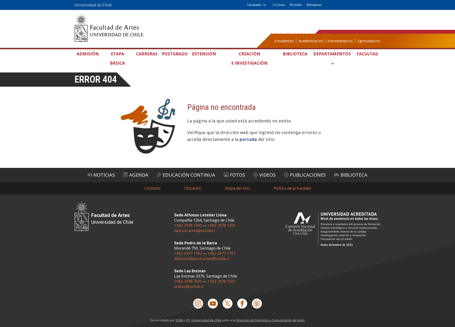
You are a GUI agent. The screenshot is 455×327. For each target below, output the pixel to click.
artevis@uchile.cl (188, 286)
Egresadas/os (368, 40)
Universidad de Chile (206, 320)
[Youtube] (213, 304)
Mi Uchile (296, 5)
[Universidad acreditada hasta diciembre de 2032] (333, 229)
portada (248, 139)
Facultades (254, 5)
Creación (249, 58)
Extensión (204, 54)
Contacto (152, 188)
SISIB (179, 320)
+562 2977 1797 (221, 253)
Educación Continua (189, 175)
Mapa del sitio (237, 188)
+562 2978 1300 (188, 225)
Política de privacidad (292, 188)
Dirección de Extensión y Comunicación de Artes (270, 320)
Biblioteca (295, 54)
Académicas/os (310, 40)
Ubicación (192, 188)
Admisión (88, 54)
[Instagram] (198, 304)
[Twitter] (227, 304)
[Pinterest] (257, 304)
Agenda (138, 175)
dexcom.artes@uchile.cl (194, 230)
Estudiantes (284, 40)
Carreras (147, 54)
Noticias (104, 175)
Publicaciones (308, 175)
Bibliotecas (314, 5)
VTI (188, 320)
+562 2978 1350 (221, 225)
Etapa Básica (117, 58)
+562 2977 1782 (188, 253)
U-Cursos (279, 5)
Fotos (237, 175)
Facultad (367, 54)
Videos (267, 175)
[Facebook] (242, 304)
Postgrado (175, 54)
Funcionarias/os (340, 40)
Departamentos (332, 54)
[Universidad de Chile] (93, 5)
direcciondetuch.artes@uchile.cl (201, 258)
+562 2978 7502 (221, 281)
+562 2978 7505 (188, 281)
